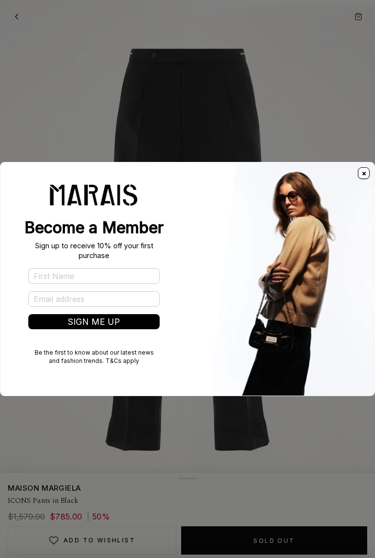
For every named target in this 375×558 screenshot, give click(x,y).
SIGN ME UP (94, 322)
